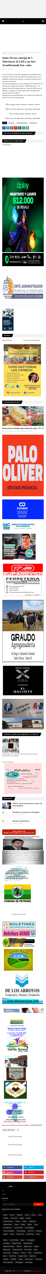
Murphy (36, 1246)
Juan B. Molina (14, 1240)
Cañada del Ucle (7, 1224)
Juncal (22, 1240)
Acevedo (12, 1215)
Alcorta (27, 1215)
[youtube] (12, 1177)
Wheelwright (28, 1262)
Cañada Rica (32, 1221)
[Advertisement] (23, 36)
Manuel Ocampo (16, 1243)
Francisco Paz (20, 1234)
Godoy (38, 1234)
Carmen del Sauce (8, 1221)
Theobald (13, 1259)
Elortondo (38, 1231)
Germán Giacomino (22, 123)
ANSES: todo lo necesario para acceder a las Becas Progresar (27, 805)
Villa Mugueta (19, 1262)
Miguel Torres (28, 1246)
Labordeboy (6, 1243)
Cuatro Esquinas (21, 1231)
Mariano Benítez (28, 1243)
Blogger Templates (37, 1271)
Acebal (5, 1215)
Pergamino (16, 1253)
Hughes (5, 1240)
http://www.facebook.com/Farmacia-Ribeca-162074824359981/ (22, 1125)
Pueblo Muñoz (38, 1253)
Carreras (17, 1221)
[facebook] (12, 1167)
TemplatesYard (19, 1271)
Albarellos (19, 1215)
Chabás (23, 1224)
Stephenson (32, 1256)
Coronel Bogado (29, 1227)
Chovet (36, 1224)
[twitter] (34, 1167)
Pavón (35, 1249)
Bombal (28, 1218)
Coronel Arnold (18, 1227)
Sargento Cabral (22, 1256)
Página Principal (6, 52)
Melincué (19, 1246)
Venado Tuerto (29, 1259)
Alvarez (33, 1215)
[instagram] (12, 1172)
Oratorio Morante (17, 1249)
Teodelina (5, 1259)
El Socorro (31, 1231)
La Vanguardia (30, 1240)
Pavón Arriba (6, 1253)
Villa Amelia (38, 1259)
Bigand (22, 1218)
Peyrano (23, 1253)
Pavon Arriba (27, 1249)
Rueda (5, 1256)
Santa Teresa (15, 52)
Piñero (30, 1253)
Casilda (24, 1221)
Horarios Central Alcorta (21, 821)
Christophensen (7, 1227)
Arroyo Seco (14, 1218)
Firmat (12, 1234)
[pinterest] (34, 1172)
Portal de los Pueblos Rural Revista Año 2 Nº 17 (23, 428)
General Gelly (30, 1234)
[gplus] (34, 1177)
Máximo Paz (6, 1249)
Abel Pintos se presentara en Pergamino (26, 812)
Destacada (11, 123)
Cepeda (16, 1224)
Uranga (20, 1259)
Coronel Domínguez (8, 1231)
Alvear (40, 1215)
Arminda (5, 1218)
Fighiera (5, 1234)
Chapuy (29, 1224)
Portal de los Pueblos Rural (32, 340)
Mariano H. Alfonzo (8, 1246)
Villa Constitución (8, 1262)
